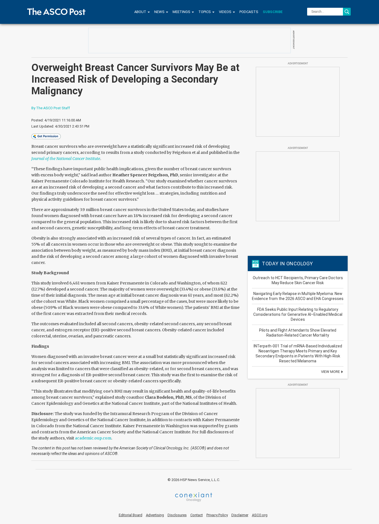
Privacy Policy (217, 515)
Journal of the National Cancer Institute (65, 158)
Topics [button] (205, 12)
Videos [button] (225, 12)
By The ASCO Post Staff (50, 108)
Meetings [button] (182, 12)
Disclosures (177, 515)
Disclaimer (239, 515)
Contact (196, 515)
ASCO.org (259, 515)
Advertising (155, 515)
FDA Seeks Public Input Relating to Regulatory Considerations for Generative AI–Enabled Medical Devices (297, 314)
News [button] (159, 12)
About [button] (140, 12)
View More (331, 372)
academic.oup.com (93, 438)
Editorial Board (130, 515)
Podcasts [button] (248, 12)
